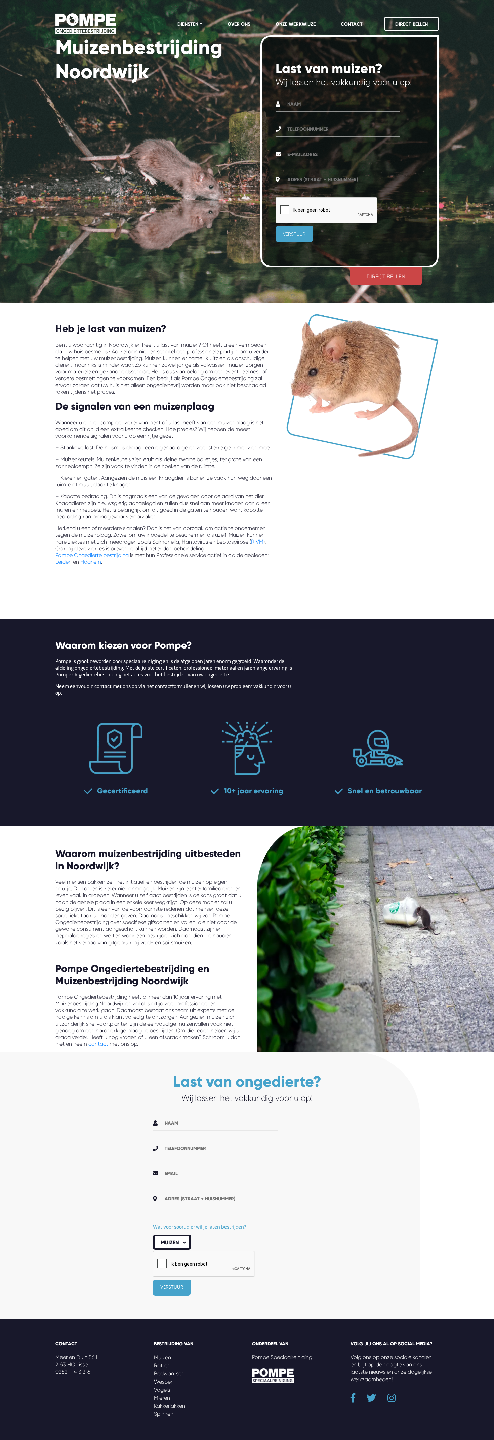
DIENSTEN (187, 24)
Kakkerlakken (169, 1406)
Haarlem (90, 562)
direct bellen (386, 276)
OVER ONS (239, 24)
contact (98, 1044)
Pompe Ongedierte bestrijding (92, 555)
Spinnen (163, 1414)
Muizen (162, 1357)
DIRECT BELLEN (411, 24)
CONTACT (352, 24)
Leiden (63, 562)
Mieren (162, 1398)
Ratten (162, 1365)
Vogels (162, 1390)
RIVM (257, 541)
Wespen (164, 1381)
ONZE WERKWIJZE (296, 24)
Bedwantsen (169, 1373)
